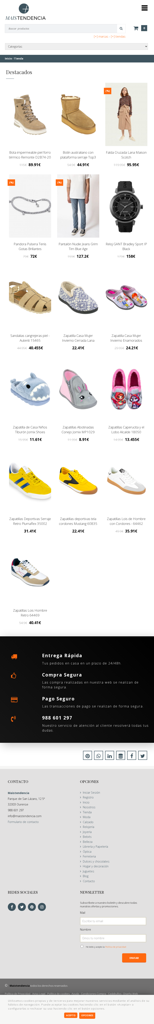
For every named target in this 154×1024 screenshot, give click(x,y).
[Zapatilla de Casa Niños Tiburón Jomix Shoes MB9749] (30, 389)
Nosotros (89, 807)
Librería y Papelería (95, 846)
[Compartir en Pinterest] (87, 756)
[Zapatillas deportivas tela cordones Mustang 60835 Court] (78, 480)
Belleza (87, 842)
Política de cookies (58, 993)
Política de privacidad (115, 946)
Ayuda (75, 993)
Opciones (87, 1015)
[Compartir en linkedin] (109, 756)
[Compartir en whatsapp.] (98, 756)
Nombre (85, 929)
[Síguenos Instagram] (43, 907)
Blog (85, 876)
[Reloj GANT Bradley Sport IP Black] (126, 206)
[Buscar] (121, 28)
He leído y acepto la (106, 946)
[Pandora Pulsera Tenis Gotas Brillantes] (30, 206)
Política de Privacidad (17, 993)
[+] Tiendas (118, 36)
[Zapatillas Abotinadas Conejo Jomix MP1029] (78, 389)
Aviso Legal (38, 993)
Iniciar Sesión (91, 792)
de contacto (23, 822)
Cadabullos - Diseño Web (123, 993)
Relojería (88, 827)
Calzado (88, 822)
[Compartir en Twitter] (143, 756)
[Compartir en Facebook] (132, 756)
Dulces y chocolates (96, 861)
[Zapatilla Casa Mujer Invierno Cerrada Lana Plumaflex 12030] (78, 297)
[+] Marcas (101, 36)
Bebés (87, 837)
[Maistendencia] (25, 11)
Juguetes (88, 871)
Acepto (70, 1015)
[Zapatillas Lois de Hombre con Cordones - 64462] (126, 480)
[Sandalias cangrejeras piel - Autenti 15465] (30, 297)
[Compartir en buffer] (121, 756)
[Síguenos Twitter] (23, 907)
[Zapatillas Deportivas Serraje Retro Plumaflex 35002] (30, 480)
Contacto (89, 881)
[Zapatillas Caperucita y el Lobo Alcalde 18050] (126, 389)
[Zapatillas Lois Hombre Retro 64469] (30, 572)
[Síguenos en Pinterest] (33, 907)
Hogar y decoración (95, 866)
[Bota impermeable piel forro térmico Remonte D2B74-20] (30, 114)
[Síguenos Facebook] (13, 907)
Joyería (87, 832)
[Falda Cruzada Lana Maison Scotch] (126, 114)
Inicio (86, 802)
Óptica (87, 851)
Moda (86, 817)
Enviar (134, 958)
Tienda (87, 812)
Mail (82, 913)
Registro (88, 797)
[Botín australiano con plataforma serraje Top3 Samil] (78, 114)
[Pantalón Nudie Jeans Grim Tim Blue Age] (78, 206)
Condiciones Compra (93, 993)
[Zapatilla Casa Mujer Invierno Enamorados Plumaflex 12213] (126, 297)
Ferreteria (89, 856)
